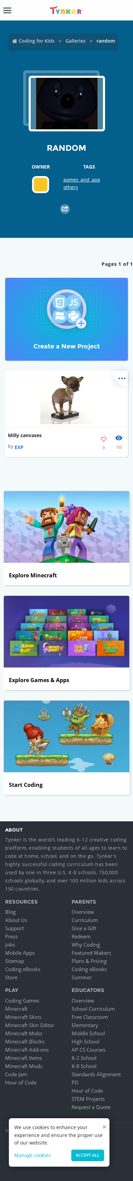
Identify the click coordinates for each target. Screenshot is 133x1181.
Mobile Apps (20, 952)
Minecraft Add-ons (27, 1049)
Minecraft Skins (23, 1016)
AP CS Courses (88, 1049)
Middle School (88, 1033)
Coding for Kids (37, 41)
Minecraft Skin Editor (29, 1025)
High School (86, 1041)
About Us (16, 920)
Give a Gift (84, 928)
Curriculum (85, 920)
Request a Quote (91, 1107)
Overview (83, 911)
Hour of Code (20, 1082)
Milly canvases (25, 435)
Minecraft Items (23, 1057)
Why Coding (86, 944)
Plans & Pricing (89, 960)
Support (14, 928)
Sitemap (14, 960)
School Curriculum (93, 1008)
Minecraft (16, 1008)
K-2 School (84, 1057)
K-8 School (84, 1066)
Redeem (81, 936)
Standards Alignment (96, 1074)
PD (75, 1082)
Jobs (10, 944)
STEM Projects (88, 1098)
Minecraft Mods (23, 1066)
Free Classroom (90, 1016)
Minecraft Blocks (24, 1041)
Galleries (75, 41)
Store (11, 977)
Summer (82, 977)
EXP (19, 447)
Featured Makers (91, 952)
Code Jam (16, 1074)
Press (11, 936)
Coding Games (22, 1000)
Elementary (85, 1025)
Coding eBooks (22, 969)
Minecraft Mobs (23, 1033)
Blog (10, 911)
